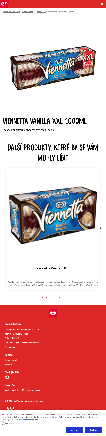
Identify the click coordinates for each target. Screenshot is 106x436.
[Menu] (102, 4)
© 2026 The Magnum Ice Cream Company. (24, 400)
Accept (74, 430)
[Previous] (6, 228)
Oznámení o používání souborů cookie (22, 342)
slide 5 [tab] (56, 297)
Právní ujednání (12, 338)
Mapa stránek (11, 360)
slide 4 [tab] (53, 297)
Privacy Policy (58, 417)
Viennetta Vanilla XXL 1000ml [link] (61, 11)
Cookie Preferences (20, 420)
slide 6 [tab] (60, 297)
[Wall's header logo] (4, 4)
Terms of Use (42, 417)
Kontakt (8, 364)
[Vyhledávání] (95, 4)
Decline (93, 430)
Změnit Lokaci (32, 389)
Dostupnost (10, 347)
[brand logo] (53, 313)
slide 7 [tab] (63, 297)
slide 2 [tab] (46, 297)
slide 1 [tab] (42, 297)
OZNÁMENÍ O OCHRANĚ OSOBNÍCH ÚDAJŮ (22, 329)
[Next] (100, 228)
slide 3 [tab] (49, 297)
